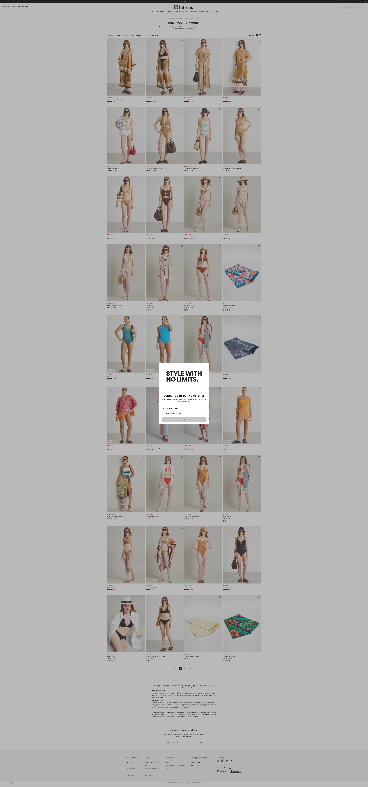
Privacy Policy (177, 413)
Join (184, 419)
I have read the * (173, 413)
